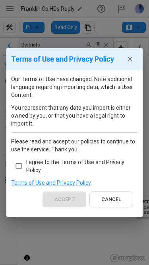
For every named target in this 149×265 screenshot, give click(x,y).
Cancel (111, 199)
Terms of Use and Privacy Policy (51, 183)
